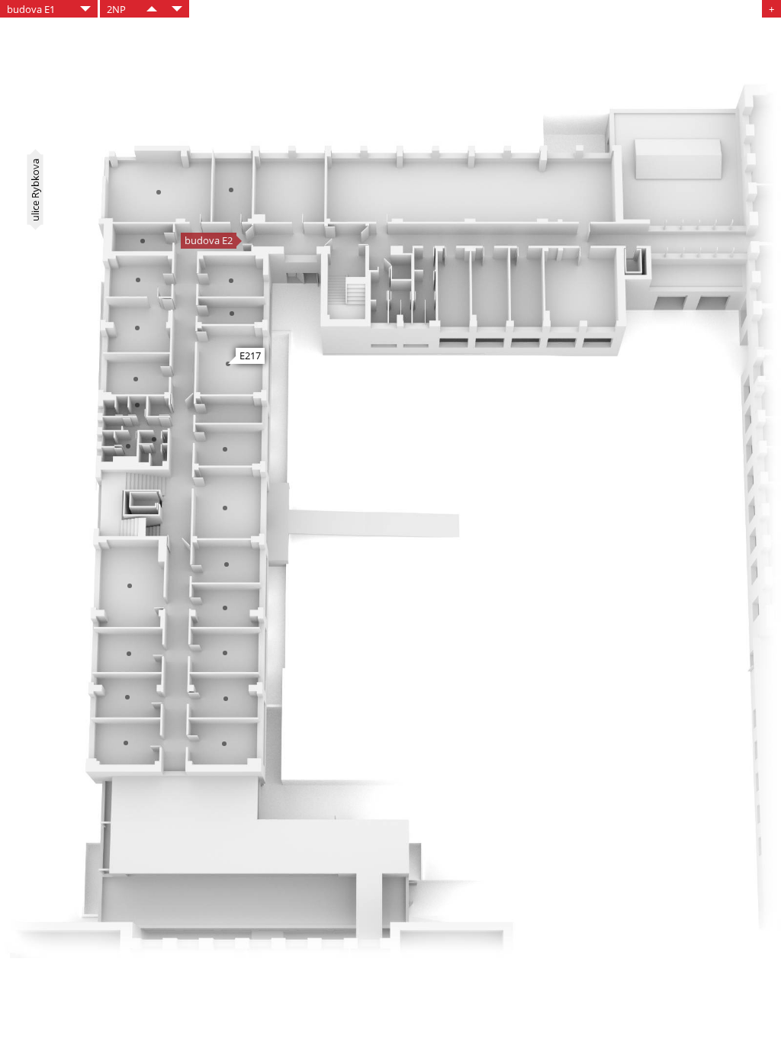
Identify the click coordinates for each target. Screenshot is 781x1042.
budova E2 (209, 240)
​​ (152, 9)
